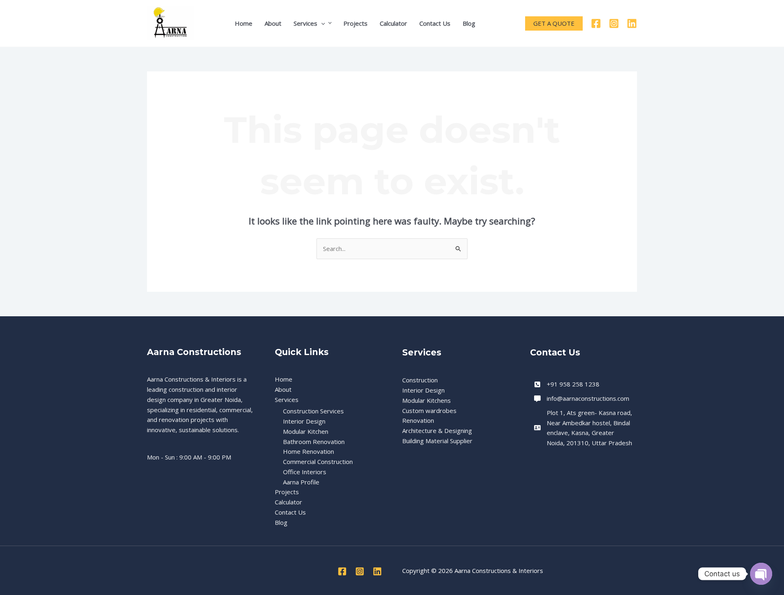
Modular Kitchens (426, 400)
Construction (420, 380)
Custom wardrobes (429, 410)
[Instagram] (614, 23)
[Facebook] (596, 23)
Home (243, 23)
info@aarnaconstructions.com (588, 398)
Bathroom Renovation (314, 441)
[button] (321, 23)
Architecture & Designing (437, 430)
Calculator (393, 23)
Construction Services (313, 411)
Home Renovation (308, 451)
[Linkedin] (632, 23)
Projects (355, 23)
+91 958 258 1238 (573, 384)
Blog (469, 23)
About (273, 23)
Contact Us (434, 23)
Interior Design (304, 421)
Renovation (418, 420)
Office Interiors (304, 472)
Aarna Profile (301, 482)
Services (305, 23)
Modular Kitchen (305, 431)
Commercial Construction (318, 461)
